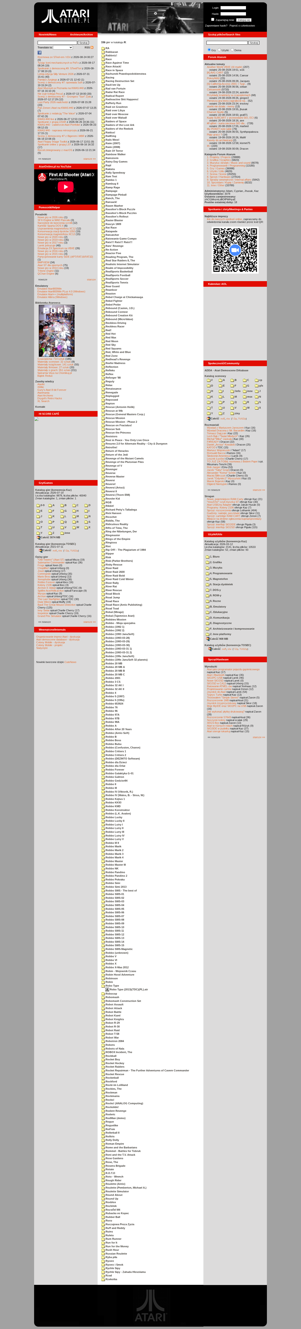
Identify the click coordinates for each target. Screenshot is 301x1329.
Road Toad (112, 608)
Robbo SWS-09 (114, 923)
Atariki (40, 384)
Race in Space (114, 70)
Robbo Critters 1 (115, 751)
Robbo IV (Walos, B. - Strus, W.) (124, 795)
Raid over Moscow (116, 114)
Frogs (41, 565)
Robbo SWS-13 (114, 938)
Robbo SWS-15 (114, 945)
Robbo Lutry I (114, 824)
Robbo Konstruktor (117, 810)
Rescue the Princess (118, 432)
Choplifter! (43, 568)
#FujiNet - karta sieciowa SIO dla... (226, 123)
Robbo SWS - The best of (121, 890)
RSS (88, 47)
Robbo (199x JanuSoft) (119, 656)
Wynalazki (211, 666)
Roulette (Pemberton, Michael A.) (126, 1187)
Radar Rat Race (115, 92)
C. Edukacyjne (218, 612)
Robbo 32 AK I (114, 685)
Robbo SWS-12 (114, 934)
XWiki (40, 387)
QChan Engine (46, 273)
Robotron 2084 (114, 1041)
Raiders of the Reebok (119, 128)
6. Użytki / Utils (215, 171)
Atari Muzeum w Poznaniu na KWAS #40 (61, 88)
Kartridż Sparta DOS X (50, 225)
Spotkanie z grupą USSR (52, 121)
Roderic (110, 1114)
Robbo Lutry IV (114, 835)
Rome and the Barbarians (121, 1147)
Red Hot (110, 333)
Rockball (110, 1055)
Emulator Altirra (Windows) (52, 297)
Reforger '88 (113, 377)
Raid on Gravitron (116, 106)
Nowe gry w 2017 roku (50, 242)
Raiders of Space (116, 121)
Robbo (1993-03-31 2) (118, 652)
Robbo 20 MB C (115, 674)
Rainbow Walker (115, 154)
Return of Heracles (117, 450)
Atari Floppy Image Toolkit (53, 141)
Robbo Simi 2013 (116, 886)
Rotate (109, 1169)
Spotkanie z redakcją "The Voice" (56, 113)
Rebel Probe (113, 304)
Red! (108, 330)
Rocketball (112, 1077)
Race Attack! (113, 66)
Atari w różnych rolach (220, 725)
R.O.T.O (110, 1173)
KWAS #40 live (46, 119)
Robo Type (112, 985)
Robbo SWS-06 (114, 912)
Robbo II (110, 784)
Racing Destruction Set (119, 81)
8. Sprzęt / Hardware (219, 176)
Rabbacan (111, 51)
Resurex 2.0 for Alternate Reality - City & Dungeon (136, 443)
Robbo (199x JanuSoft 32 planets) (126, 659)
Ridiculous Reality (116, 524)
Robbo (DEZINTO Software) (122, 758)
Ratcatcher (112, 234)
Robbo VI (111, 960)
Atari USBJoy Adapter (219, 504)
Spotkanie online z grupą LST (54, 144)
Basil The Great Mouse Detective (56, 604)
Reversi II (111, 491)
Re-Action (111, 249)
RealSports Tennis (116, 282)
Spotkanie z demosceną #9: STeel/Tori (59, 68)
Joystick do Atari (216, 691)
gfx (260, 385)
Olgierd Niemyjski (217, 484)
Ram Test (111, 176)
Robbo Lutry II (114, 828)
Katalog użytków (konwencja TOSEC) (228, 645)
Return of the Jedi (116, 454)
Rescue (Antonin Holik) (120, 407)
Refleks (110, 370)
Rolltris (110, 1136)
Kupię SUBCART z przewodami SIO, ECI (230, 117)
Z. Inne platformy (220, 634)
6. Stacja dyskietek (221, 584)
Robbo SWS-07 (114, 916)
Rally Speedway (115, 172)
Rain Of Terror (114, 150)
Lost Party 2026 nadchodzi (53, 102)
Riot (108, 546)
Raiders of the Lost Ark (119, 125)
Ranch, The (112, 198)
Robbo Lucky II (114, 820)
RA (107, 48)
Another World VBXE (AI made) (224, 67)
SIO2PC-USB (214, 677)
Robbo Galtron (114, 776)
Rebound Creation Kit (119, 315)
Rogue (109, 1121)
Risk (108, 557)
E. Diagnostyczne (220, 623)
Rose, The (111, 1162)
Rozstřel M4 (112, 1209)
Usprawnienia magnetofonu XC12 (57, 228)
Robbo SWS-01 (114, 894)
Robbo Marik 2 (114, 850)
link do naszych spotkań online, (225, 219)
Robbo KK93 (113, 802)
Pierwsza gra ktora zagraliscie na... (227, 100)
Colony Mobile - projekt (49, 645)
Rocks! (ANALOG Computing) (124, 1103)
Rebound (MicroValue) (119, 319)
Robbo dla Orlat (115, 765)
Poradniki (41, 214)
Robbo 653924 (114, 703)
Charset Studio (215, 112)
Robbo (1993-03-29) (117, 641)
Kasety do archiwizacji (219, 140)
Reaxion (110, 293)
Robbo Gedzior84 (116, 780)
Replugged (112, 396)
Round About (114, 1194)
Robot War (112, 1037)
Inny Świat (43, 610)
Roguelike (111, 1125)
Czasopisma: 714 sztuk (51, 358)
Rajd (108, 165)
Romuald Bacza (216, 453)
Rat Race (111, 227)
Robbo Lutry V (114, 839)
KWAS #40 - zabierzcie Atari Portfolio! (59, 124)
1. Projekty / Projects (219, 157)
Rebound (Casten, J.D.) (120, 308)
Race (108, 59)
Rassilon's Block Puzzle (120, 209)
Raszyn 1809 (113, 224)
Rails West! (112, 139)
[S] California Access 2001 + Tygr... (227, 83)
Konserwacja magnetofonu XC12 (56, 234)
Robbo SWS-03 (114, 901)
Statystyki (42, 648)
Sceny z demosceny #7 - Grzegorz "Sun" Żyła (64, 96)
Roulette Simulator (117, 1191)
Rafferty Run (113, 103)
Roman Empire (114, 1143)
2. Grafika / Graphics (219, 160)
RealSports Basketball (119, 271)
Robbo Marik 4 (114, 857)
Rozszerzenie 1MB (218, 700)
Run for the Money (117, 1246)
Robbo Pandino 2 (116, 875)
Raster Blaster (114, 220)
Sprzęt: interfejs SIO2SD (221, 527)
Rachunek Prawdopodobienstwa (125, 73)
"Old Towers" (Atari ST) (51, 559)
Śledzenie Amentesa (218, 455)
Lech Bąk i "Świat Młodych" (222, 436)
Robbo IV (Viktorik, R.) (119, 791)
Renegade (111, 392)
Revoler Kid (112, 498)
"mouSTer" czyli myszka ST (223, 501)
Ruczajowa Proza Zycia (119, 1224)
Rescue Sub (112, 429)
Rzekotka (111, 1279)
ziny (237, 413)
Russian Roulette (116, 1253)
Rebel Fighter (113, 300)
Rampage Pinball (116, 194)
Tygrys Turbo (214, 694)
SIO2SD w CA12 (216, 683)
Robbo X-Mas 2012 (117, 967)
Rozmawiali (212, 424)
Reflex (109, 374)
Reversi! (110, 484)
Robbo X (110, 963)
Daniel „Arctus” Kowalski (221, 444)
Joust (41, 571)
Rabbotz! (111, 55)
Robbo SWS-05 (114, 908)
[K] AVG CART (215, 72)
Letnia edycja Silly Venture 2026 (56, 74)
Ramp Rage (112, 187)
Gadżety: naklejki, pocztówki (223, 513)
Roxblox (110, 1202)
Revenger (111, 469)
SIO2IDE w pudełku (218, 728)
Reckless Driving (115, 323)
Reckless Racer (114, 326)
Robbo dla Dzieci (116, 762)
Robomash (112, 997)
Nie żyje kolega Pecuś (50, 93)
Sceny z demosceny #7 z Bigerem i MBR (61, 136)
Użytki (225, 50)
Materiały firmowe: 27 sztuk (53, 367)
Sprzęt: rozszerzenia (219, 510)
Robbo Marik (113, 846)
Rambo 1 (111, 179)
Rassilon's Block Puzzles (121, 213)
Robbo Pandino (115, 872)
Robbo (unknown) (116, 952)
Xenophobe (44, 579)
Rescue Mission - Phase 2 (121, 421)
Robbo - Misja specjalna (120, 623)
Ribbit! (109, 505)
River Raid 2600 (115, 571)
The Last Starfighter (49, 599)
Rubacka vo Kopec (117, 1213)
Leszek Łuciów (215, 458)
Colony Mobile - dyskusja (50, 642)
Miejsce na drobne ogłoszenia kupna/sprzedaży (234, 518)
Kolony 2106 (45, 585)
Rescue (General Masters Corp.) (125, 414)
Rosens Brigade (115, 1165)
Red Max (110, 337)
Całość (47, 550)
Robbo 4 (110, 692)
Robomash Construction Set (123, 1001)
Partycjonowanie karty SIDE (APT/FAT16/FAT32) (65, 256)
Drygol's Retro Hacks (49, 398)
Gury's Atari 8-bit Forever (51, 389)
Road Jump (112, 597)
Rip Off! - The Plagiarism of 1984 (125, 549)
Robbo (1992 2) (114, 630)
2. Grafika (215, 562)
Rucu (108, 1220)
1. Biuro (214, 556)
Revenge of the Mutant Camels (124, 458)
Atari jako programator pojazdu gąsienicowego (233, 669)
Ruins (109, 1231)
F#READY (213, 441)
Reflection (111, 366)
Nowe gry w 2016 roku (50, 251)
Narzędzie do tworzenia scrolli (55, 222)
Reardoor (111, 289)
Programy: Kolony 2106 (220, 507)
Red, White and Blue (118, 352)
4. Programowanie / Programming (226, 165)
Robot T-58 (112, 1033)
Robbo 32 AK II (114, 689)
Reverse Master (114, 476)
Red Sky (110, 344)
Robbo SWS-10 (114, 927)
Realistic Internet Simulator (122, 264)
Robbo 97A (112, 714)
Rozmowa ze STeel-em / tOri (54, 57)
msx (249, 396)
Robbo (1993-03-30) (117, 645)
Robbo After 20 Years (118, 729)
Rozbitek (111, 1206)
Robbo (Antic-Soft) (117, 733)
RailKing (110, 136)
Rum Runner (113, 1238)
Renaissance (113, 388)
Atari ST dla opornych (50, 265)
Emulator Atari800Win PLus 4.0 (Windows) (61, 291)
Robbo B (111, 736)
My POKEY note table (219, 129)
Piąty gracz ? (214, 134)
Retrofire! (111, 447)
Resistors (111, 436)
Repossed (111, 399)
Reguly (109, 381)
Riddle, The (112, 520)
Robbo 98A (112, 722)
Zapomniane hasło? (216, 25)
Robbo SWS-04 (114, 905)
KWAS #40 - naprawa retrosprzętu (57, 130)
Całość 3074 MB (50, 537)
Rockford (111, 1081)
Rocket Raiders (114, 1066)
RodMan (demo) (115, 1118)
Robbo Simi (112, 883)
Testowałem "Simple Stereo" (223, 697)
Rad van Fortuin (115, 88)
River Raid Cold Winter (119, 579)
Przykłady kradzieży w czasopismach (228, 95)
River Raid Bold (115, 575)
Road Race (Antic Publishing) (123, 604)
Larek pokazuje (46, 245)
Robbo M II (112, 842)
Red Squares (113, 348)
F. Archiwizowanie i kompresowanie (231, 628)
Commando (44, 573)
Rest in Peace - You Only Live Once (127, 440)
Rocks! (109, 1099)
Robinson (111, 978)
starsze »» (89, 158)
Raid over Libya (115, 110)
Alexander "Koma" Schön (221, 472)
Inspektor (43, 613)
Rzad (108, 1275)
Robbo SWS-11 (114, 930)
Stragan (209, 496)
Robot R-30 (112, 1026)
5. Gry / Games (216, 168)
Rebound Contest (116, 311)
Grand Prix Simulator (49, 616)
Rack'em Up (112, 84)
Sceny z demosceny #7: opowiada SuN (60, 82)
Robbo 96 (111, 710)
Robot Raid (112, 1030)
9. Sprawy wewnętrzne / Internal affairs (229, 179)
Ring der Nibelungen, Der (121, 531)
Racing (109, 77)
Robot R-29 (112, 1022)
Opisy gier (41, 556)
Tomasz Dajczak (216, 433)
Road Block (112, 593)
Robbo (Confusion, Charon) (122, 747)
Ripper (109, 553)
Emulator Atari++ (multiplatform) (55, 294)
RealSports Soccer (116, 278)
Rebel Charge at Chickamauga (124, 297)
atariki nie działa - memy (220, 106)
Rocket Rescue (114, 1074)
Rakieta (110, 169)
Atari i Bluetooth (216, 675)
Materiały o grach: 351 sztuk (54, 370)
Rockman (111, 1092)
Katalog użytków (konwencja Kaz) (226, 541)
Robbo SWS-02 (114, 897)
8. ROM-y (215, 595)
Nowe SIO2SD (215, 680)
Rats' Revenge (114, 245)
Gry (213, 50)
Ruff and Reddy (115, 1228)
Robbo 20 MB (113, 663)
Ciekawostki (214, 89)
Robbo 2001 (112, 678)
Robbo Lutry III (114, 831)
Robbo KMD (113, 806)
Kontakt (40, 406)
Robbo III (111, 788)
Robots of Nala (114, 1048)
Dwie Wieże (44, 602)
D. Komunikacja (219, 617)
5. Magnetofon (218, 578)
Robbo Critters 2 (115, 755)
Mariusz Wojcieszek (218, 450)
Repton (110, 403)
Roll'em (110, 1129)
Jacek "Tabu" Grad (218, 470)
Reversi (110, 480)
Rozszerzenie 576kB (219, 717)
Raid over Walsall (116, 117)
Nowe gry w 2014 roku (50, 268)
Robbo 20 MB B (115, 670)
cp (260, 380)
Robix (109, 981)
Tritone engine (46, 270)
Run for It (111, 1242)
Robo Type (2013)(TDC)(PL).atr (128, 989)
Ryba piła (111, 1257)
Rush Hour (112, 1249)
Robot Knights (114, 1019)
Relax (108, 385)
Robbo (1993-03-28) (117, 637)
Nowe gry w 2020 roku (50, 237)
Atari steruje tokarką (218, 731)
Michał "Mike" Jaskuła (219, 439)
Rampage (111, 191)
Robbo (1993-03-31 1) (118, 648)
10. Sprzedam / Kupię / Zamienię (225, 182)
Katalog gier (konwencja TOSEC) (55, 543)
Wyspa (42, 593)
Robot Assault (114, 1004)
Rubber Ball (112, 1217)
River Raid (111, 568)
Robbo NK (112, 868)
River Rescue (113, 590)
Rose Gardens (114, 1158)
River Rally (112, 582)
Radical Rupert (114, 95)
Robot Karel (112, 1015)
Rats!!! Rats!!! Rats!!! (118, 242)
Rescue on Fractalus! (118, 425)
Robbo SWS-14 (114, 941)
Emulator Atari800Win (49, 288)
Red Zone (111, 355)
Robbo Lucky (113, 817)
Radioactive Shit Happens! (122, 99)
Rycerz (109, 1260)
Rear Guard (112, 286)
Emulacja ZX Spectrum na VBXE (56, 248)
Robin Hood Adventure (119, 974)
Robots (110, 1044)
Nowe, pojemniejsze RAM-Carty (225, 499)
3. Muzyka (215, 567)
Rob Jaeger (213, 467)
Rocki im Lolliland (116, 1085)
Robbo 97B (112, 718)
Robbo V (110, 956)
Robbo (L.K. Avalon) (118, 813)
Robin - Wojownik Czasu (120, 971)
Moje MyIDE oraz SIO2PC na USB (226, 706)
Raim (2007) (112, 143)
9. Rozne (215, 601)
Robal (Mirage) (114, 612)
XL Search (43, 401)
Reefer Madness (115, 363)
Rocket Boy (112, 1059)
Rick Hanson (113, 513)
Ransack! (111, 202)
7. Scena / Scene (216, 174)
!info (237, 391)
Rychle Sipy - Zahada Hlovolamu (125, 1272)
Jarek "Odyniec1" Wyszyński (224, 478)
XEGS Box (213, 722)
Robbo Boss (113, 740)
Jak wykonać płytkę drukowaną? (226, 711)
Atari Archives (45, 395)
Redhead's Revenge (117, 359)
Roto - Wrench (114, 1176)
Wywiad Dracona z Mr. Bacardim (225, 430)
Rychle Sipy (112, 1268)
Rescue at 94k (114, 410)
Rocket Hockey (114, 1063)
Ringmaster (112, 535)
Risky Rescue (113, 564)
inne (67, 532)
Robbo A (111, 725)
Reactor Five (113, 253)
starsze (91, 279)
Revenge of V (113, 465)
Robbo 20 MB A (115, 667)
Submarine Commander (51, 562)
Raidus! (110, 132)
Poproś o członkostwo (242, 25)
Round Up (111, 1198)
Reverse (110, 473)
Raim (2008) (112, 147)
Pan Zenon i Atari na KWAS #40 (55, 107)
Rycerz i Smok (114, 1264)
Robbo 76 (111, 707)
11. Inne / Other (216, 185)
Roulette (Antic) (115, 1183)
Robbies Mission (115, 619)
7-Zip (66, 550)
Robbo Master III (115, 864)
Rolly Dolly (112, 1140)
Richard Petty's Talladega (121, 509)
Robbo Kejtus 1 (115, 799)
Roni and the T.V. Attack (120, 1154)
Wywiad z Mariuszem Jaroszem (225, 427)
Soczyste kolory (216, 720)
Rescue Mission (115, 418)
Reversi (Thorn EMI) (117, 494)
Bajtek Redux (45, 375)
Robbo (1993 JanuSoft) (119, 634)
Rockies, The (113, 1088)
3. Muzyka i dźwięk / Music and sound (228, 162)
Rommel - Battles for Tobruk (123, 1151)
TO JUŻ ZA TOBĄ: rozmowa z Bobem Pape (232, 461)
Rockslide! (112, 1107)
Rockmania (112, 1096)
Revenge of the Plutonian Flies (124, 462)
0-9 (42, 505)
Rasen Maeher (114, 205)
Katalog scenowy (215, 376)
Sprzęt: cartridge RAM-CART (223, 516)
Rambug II (111, 183)
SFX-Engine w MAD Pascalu (54, 220)
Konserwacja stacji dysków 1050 (56, 231)
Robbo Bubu (113, 744)
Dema (237, 50)
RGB (108, 502)
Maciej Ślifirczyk (216, 475)
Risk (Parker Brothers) (119, 560)
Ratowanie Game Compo (121, 238)
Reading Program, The (119, 257)
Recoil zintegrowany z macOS (55, 150)
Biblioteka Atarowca (47, 302)
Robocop (111, 993)
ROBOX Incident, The (118, 1052)
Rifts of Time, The (116, 528)
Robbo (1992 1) (114, 626)
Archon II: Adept (47, 587)
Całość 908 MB (219, 638)
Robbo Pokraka (115, 879)
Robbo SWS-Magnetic (119, 949)
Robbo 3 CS (112, 681)
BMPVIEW (43, 262)
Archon (42, 596)
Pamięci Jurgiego (47, 79)
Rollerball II (112, 1132)
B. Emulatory (217, 606)
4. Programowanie (220, 573)
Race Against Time (117, 62)
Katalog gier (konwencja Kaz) (53, 489)
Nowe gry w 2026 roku (50, 217)
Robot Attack (113, 1008)
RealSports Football (117, 275)
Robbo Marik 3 (114, 853)
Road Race (112, 601)
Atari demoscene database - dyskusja (57, 639)
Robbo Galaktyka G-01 (119, 773)
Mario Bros (44, 576)
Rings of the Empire (117, 539)
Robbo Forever (46, 582)
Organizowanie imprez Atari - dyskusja (58, 636)
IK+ (209, 145)
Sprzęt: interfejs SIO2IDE (221, 524)
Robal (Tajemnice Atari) (120, 615)
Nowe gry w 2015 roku (50, 253)
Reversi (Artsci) (115, 487)
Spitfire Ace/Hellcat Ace (51, 590)
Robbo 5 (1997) (114, 696)
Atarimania (43, 392)
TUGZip (74, 550)
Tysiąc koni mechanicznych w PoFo (58, 62)
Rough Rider (113, 1180)
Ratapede (111, 231)
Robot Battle (113, 1012)
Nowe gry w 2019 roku (50, 239)
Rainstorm (112, 158)
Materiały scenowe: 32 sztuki (54, 361)
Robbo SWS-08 (114, 919)
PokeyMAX (213, 78)
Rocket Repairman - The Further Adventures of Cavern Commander (147, 1070)
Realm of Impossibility (119, 268)
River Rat (111, 586)
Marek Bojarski (215, 481)
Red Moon (111, 341)
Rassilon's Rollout (116, 216)
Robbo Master (114, 861)
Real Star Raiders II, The (120, 260)
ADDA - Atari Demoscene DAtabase (226, 370)
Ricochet (111, 516)
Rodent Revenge (115, 1110)
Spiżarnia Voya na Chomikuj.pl (54, 373)
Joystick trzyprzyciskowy (221, 703)
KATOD (211, 447)
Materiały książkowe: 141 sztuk (56, 364)
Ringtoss (111, 542)
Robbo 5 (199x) (114, 700)
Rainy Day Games (116, 161)
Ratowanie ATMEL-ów (219, 686)
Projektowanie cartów (219, 689)
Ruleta (109, 1235)
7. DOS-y (215, 590)
